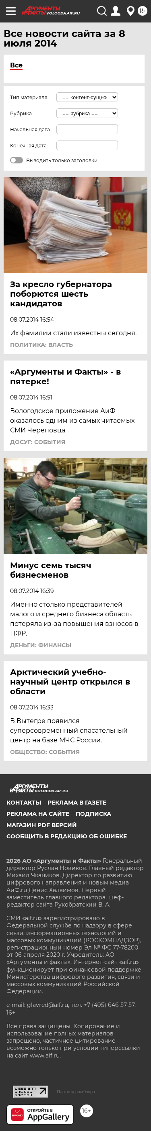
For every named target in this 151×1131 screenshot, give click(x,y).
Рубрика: (21, 113)
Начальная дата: (30, 129)
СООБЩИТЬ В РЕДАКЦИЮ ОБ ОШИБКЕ (66, 836)
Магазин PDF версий (41, 825)
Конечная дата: (29, 146)
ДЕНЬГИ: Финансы (40, 645)
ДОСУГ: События (37, 442)
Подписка (93, 813)
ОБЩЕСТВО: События (45, 752)
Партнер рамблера (76, 1091)
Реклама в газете (77, 802)
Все (16, 65)
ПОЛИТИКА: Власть (41, 345)
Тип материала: (29, 97)
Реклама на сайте (37, 813)
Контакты (23, 802)
